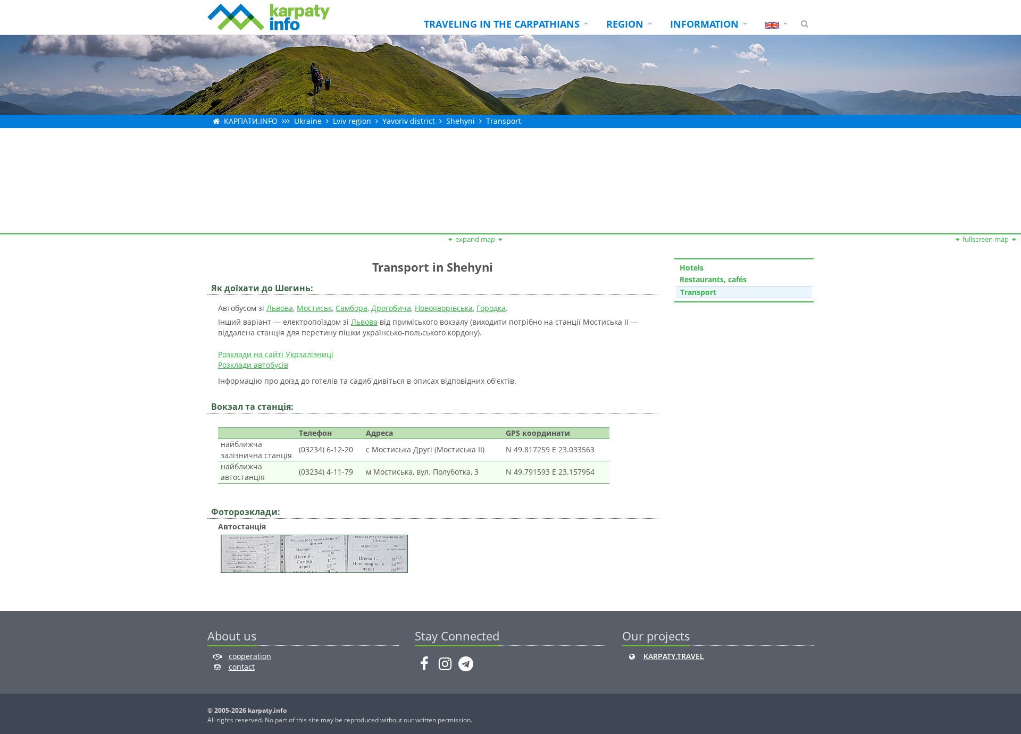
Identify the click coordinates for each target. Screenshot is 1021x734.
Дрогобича (391, 308)
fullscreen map (986, 239)
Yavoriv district (408, 121)
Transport (503, 121)
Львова (279, 308)
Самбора (351, 308)
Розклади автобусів (253, 365)
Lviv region (352, 121)
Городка (491, 308)
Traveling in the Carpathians (502, 24)
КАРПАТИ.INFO (251, 121)
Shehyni (460, 121)
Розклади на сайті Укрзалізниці (275, 354)
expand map (475, 239)
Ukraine (308, 121)
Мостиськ (314, 308)
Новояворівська (444, 308)
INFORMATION (704, 24)
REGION (624, 24)
